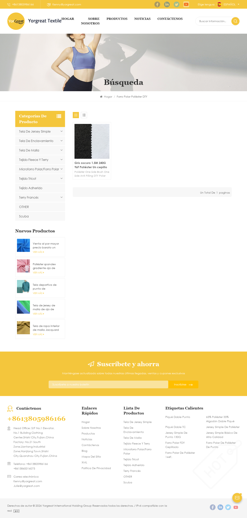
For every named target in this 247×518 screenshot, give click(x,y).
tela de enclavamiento (36, 141)
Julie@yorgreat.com (27, 486)
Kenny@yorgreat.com (66, 4)
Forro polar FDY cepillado (175, 445)
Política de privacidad (96, 468)
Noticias (142, 19)
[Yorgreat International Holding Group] (16, 21)
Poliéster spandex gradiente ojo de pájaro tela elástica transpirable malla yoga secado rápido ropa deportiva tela (46, 266)
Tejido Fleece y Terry (33, 160)
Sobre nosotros (91, 427)
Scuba (24, 216)
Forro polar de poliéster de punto (221, 445)
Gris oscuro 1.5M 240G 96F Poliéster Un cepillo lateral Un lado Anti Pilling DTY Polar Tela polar (90, 165)
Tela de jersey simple (35, 131)
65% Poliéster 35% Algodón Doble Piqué (220, 419)
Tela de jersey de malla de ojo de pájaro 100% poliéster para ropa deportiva (47, 307)
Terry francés (28, 197)
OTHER (24, 207)
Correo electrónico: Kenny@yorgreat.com (28, 479)
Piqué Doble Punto (177, 417)
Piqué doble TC (175, 427)
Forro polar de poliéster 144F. (180, 455)
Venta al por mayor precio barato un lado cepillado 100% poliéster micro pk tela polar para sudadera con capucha (46, 245)
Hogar (67, 19)
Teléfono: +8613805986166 (31, 464)
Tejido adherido (30, 188)
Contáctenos (90, 445)
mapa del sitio (91, 456)
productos (117, 19)
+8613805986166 (23, 4)
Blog (84, 451)
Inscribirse (180, 384)
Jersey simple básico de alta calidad (221, 435)
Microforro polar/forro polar (39, 169)
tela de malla (29, 150)
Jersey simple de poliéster (222, 427)
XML (84, 462)
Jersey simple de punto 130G (176, 435)
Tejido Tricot (27, 178)
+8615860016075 (24, 468)
